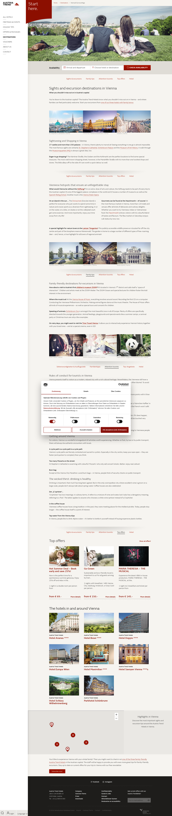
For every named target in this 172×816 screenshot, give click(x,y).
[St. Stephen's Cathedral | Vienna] (66, 122)
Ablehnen (57, 430)
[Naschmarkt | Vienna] (100, 253)
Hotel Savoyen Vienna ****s (133, 669)
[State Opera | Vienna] (134, 253)
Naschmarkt (114, 213)
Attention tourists (106, 79)
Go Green (89, 568)
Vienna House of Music (81, 299)
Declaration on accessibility (110, 801)
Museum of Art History (129, 148)
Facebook (96, 782)
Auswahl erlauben (86, 430)
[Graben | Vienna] (134, 122)
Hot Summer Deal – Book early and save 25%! (62, 569)
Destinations (9, 37)
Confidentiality (106, 791)
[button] (106, 67)
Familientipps (95, 366)
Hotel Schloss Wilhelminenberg (58, 702)
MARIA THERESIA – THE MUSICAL (132, 569)
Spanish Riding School (57, 195)
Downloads (79, 799)
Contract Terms (80, 793)
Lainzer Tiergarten (90, 228)
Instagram (108, 782)
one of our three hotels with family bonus (117, 102)
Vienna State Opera (91, 195)
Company (78, 791)
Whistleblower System (109, 799)
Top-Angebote (129, 366)
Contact (7, 52)
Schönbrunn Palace (105, 148)
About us (7, 47)
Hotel (131, 79)
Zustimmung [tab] (56, 391)
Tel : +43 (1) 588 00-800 (57, 799)
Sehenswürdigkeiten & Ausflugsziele (71, 366)
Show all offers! (145, 541)
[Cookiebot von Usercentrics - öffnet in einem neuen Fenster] (120, 384)
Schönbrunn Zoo (72, 311)
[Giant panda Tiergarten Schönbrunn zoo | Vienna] (134, 345)
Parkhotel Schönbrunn (96, 700)
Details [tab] (86, 391)
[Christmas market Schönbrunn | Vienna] (100, 122)
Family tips (90, 79)
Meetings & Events (11, 22)
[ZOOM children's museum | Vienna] (100, 345)
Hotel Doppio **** (128, 638)
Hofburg (80, 189)
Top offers (121, 79)
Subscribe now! (57, 771)
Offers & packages (11, 32)
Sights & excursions (74, 79)
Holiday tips (8, 27)
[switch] (75, 421)
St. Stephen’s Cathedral (88, 148)
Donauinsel (76, 201)
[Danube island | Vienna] (66, 253)
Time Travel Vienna (90, 323)
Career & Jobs (106, 793)
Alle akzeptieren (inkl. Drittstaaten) (115, 430)
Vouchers (7, 42)
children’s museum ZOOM (86, 287)
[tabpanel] (100, 33)
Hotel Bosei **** (92, 638)
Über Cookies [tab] (116, 391)
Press (77, 796)
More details (76, 596)
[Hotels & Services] (14, 3)
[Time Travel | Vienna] (66, 345)
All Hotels (8, 17)
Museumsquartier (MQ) (61, 150)
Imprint (78, 810)
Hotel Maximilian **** (95, 669)
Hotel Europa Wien (59, 669)
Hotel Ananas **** (59, 638)
